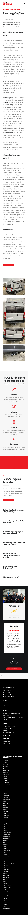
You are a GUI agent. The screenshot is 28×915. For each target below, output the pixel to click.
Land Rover (7, 834)
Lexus (6, 840)
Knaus (6, 830)
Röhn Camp (7, 885)
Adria (5, 762)
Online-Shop (7, 715)
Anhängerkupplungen (10, 704)
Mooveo (6, 860)
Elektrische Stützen (9, 706)
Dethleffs (6, 795)
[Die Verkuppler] (7, 3)
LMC (5, 842)
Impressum (7, 741)
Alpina (6, 766)
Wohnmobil (9, 133)
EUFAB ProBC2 (8, 690)
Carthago (6, 782)
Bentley (6, 772)
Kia (5, 829)
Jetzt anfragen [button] (8, 499)
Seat (5, 889)
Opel (5, 867)
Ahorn (6, 764)
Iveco (5, 819)
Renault (6, 881)
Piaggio (6, 871)
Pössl (5, 879)
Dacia (5, 793)
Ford (5, 805)
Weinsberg (7, 908)
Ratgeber (6, 88)
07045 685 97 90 (7, 728)
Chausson (7, 786)
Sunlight (6, 895)
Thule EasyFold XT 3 (9, 694)
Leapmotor (7, 836)
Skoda (6, 891)
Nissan (6, 865)
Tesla (5, 899)
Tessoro (6, 901)
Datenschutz (7, 743)
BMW (5, 776)
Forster (6, 807)
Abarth (6, 760)
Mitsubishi (7, 856)
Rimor (6, 883)
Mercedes (7, 850)
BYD (5, 778)
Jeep (5, 823)
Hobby (6, 811)
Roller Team (7, 887)
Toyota (6, 902)
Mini (5, 854)
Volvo (5, 904)
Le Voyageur (7, 838)
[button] (24, 3)
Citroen (6, 788)
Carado (6, 780)
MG (5, 852)
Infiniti (6, 817)
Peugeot (6, 869)
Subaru (6, 893)
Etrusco (6, 797)
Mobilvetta (7, 858)
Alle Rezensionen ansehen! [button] (13, 668)
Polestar (6, 875)
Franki (6, 803)
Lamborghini (7, 832)
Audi (5, 768)
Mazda (6, 848)
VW (5, 906)
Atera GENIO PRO (9, 696)
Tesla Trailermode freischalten (12, 713)
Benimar (6, 770)
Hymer (6, 813)
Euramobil (7, 799)
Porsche (6, 877)
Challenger (7, 784)
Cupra (6, 792)
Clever (6, 790)
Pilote (5, 873)
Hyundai (6, 815)
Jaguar (6, 821)
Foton (5, 809)
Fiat (5, 801)
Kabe (5, 825)
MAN (5, 846)
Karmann (6, 827)
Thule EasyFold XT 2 (9, 692)
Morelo (6, 862)
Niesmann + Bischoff (9, 864)
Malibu (6, 844)
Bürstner (6, 774)
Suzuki (6, 897)
